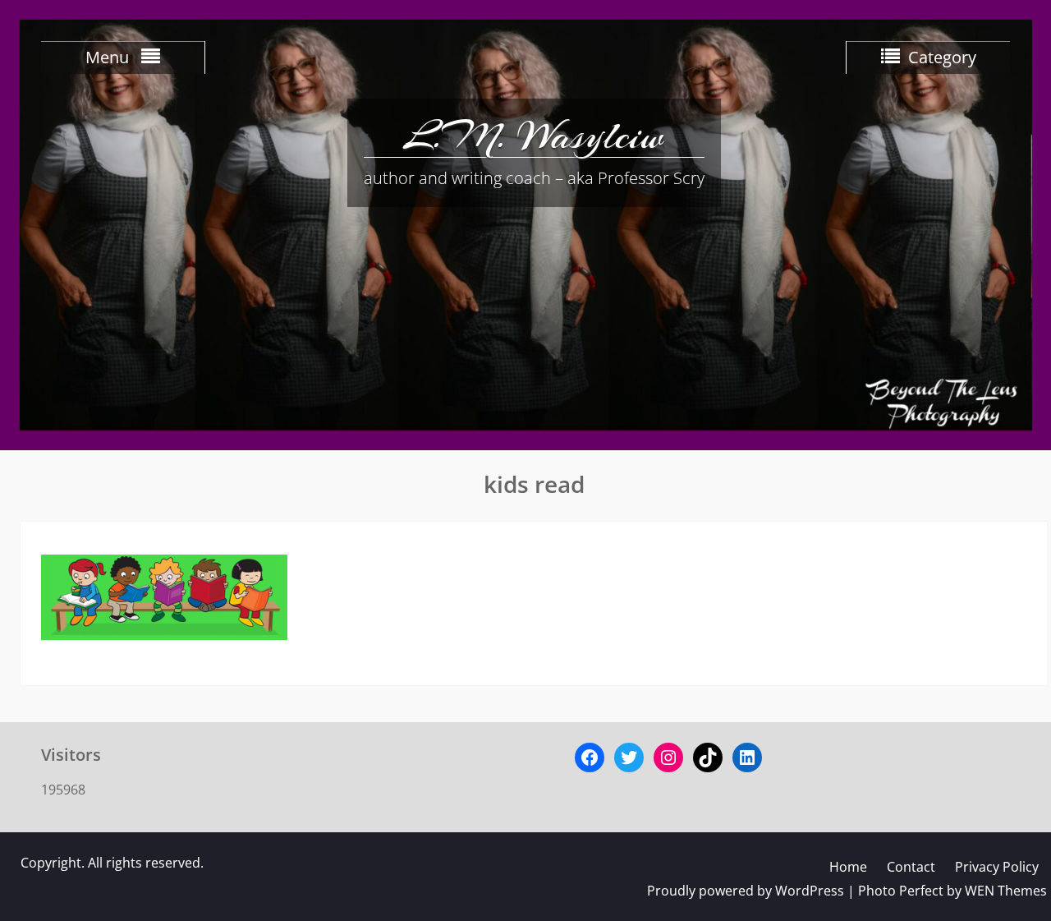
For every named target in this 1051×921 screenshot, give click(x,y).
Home (848, 867)
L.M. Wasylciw (533, 135)
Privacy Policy (997, 867)
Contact (911, 867)
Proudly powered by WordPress (745, 891)
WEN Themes (1006, 891)
